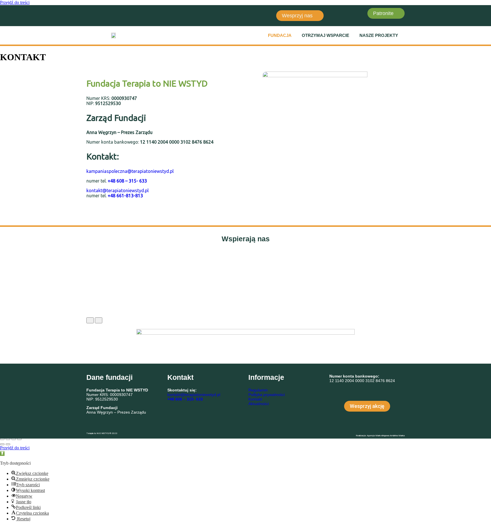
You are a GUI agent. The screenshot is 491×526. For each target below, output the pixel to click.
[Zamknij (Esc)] (19, 439)
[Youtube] (127, 15)
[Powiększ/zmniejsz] (2, 439)
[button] (281, 35)
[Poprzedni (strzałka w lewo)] (2, 444)
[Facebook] (93, 15)
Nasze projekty (378, 35)
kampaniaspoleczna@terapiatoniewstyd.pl (130, 171)
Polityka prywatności (266, 394)
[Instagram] (110, 15)
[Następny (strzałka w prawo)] (8, 444)
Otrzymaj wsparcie (325, 35)
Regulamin (258, 390)
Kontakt (255, 399)
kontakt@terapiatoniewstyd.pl (117, 190)
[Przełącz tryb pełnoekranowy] (8, 439)
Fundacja (280, 35)
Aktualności (258, 403)
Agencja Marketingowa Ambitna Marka (386, 435)
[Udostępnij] (13, 439)
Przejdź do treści (15, 2)
